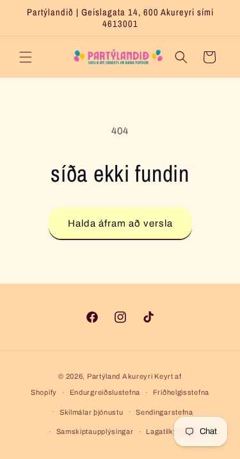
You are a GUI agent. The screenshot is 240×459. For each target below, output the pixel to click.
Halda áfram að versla (120, 223)
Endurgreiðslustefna (105, 392)
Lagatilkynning (171, 431)
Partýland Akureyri (120, 376)
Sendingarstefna (164, 412)
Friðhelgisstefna (181, 392)
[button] (26, 57)
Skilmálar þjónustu (92, 412)
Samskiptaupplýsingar (95, 431)
